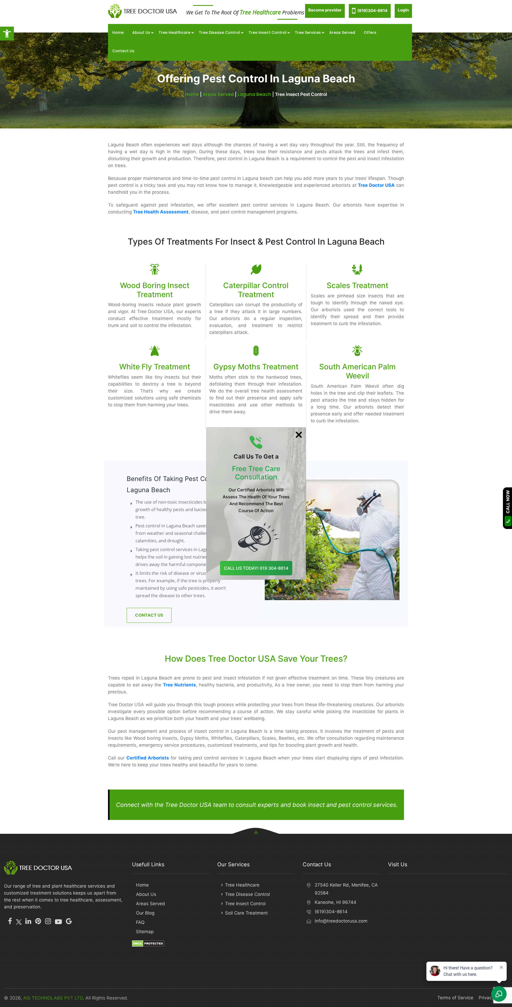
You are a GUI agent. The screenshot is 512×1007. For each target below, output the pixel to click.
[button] (7, 34)
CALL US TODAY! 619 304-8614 (256, 568)
